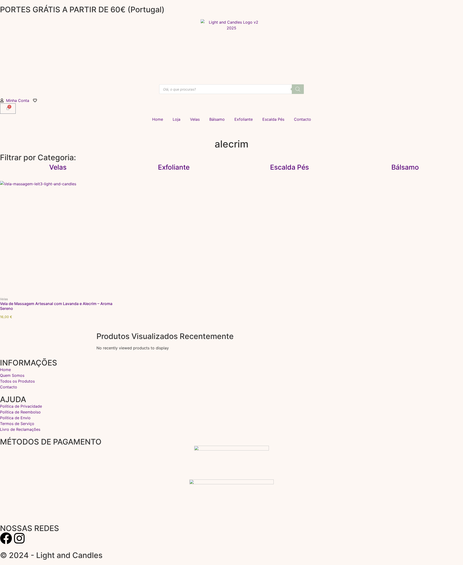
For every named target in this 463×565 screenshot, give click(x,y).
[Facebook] (6, 538)
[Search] (298, 89)
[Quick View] (58, 295)
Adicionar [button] (94, 295)
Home (157, 119)
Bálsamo (217, 119)
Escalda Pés (273, 119)
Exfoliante (243, 119)
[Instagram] (19, 538)
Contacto (302, 119)
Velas (195, 119)
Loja (176, 119)
